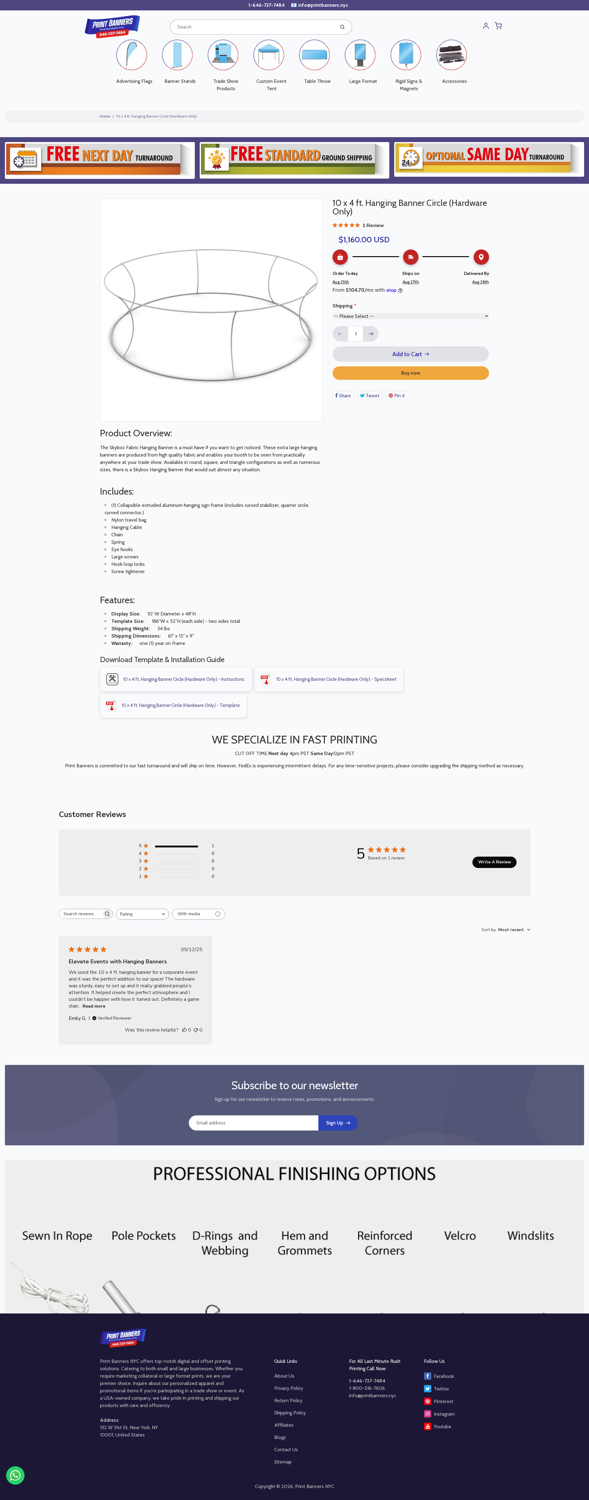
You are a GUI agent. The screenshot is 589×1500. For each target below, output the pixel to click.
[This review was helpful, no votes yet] (184, 1030)
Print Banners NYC (314, 1486)
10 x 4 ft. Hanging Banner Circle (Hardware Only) (156, 116)
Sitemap (283, 1462)
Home (105, 116)
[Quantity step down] (340, 333)
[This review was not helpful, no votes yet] (196, 1030)
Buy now (410, 373)
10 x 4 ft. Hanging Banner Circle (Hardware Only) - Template (180, 705)
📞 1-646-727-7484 (263, 5)
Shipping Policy (290, 1413)
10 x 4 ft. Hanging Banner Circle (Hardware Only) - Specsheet (336, 679)
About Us (284, 1376)
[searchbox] (80, 914)
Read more (94, 1006)
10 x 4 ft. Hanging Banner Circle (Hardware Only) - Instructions (183, 679)
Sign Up (334, 1123)
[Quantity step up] (371, 333)
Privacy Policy (288, 1388)
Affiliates (284, 1425)
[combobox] (252, 27)
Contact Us (286, 1449)
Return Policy (288, 1400)
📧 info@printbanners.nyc (319, 5)
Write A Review (494, 862)
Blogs (280, 1437)
